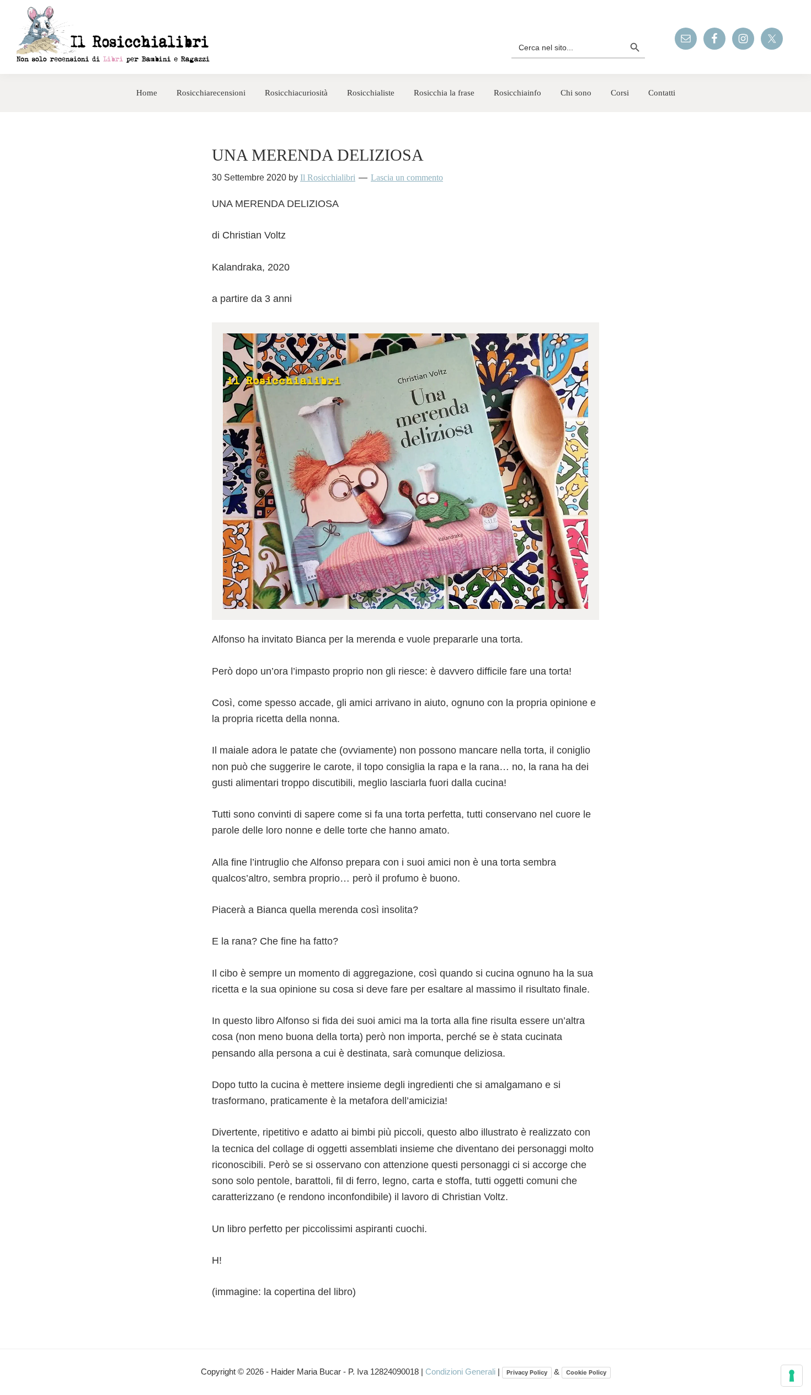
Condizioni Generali (461, 1371)
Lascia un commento (407, 177)
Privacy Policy (526, 1372)
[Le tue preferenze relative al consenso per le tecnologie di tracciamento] (791, 1375)
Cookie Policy (586, 1372)
